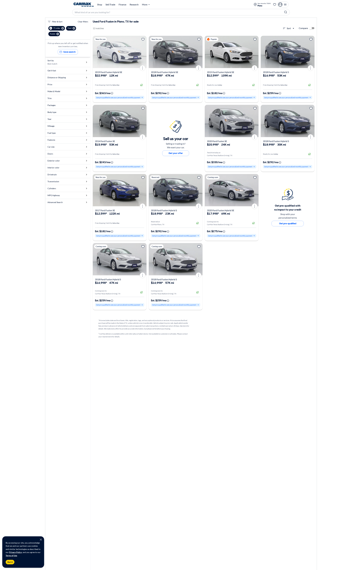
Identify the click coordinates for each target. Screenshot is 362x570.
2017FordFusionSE (105, 210)
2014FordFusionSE (105, 141)
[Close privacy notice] (41, 539)
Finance (122, 4)
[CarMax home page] (84, 5)
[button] (56, 28)
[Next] (143, 52)
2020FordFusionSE (217, 141)
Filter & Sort (57, 21)
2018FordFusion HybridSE (164, 72)
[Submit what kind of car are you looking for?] (286, 12)
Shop (99, 4)
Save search (69, 51)
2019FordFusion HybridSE (108, 72)
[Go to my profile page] (282, 4)
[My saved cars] (274, 4)
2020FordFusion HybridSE (220, 210)
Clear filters (83, 21)
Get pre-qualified (287, 223)
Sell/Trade (110, 4)
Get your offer (176, 153)
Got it (10, 562)
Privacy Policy (15, 552)
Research (134, 4)
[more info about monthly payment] (112, 93)
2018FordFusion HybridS (276, 72)
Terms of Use (11, 555)
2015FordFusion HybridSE (220, 72)
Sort (289, 28)
